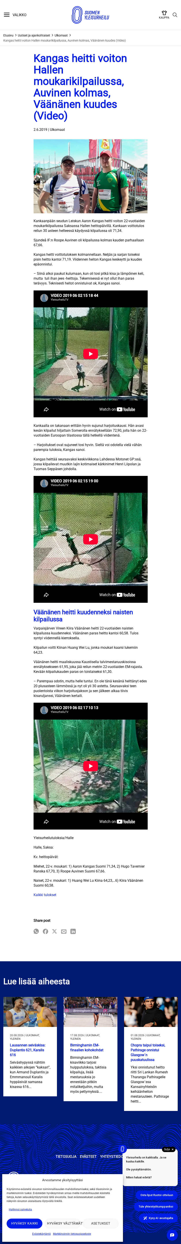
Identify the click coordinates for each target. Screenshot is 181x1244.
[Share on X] (54, 932)
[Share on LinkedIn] (73, 932)
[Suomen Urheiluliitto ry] (90, 15)
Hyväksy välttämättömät (63, 1223)
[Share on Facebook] (45, 932)
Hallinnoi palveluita (20, 1209)
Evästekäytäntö (41, 1233)
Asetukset (100, 1223)
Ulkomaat (61, 35)
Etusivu (8, 35)
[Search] (175, 15)
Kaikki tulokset (45, 895)
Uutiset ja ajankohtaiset (34, 35)
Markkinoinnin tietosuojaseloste (72, 1233)
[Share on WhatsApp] (36, 932)
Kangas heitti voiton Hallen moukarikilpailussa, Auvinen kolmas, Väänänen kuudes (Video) (64, 40)
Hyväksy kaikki (24, 1223)
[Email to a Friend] (63, 932)
